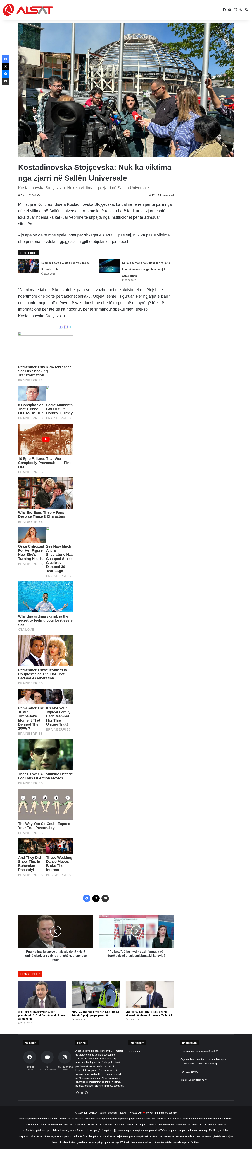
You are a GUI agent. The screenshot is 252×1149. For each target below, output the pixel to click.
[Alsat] (28, 10)
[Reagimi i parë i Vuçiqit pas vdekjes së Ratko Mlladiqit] (28, 266)
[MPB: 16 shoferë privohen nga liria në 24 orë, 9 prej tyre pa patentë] (96, 994)
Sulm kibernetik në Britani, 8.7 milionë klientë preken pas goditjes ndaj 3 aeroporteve (146, 269)
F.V (22, 195)
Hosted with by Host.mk (144, 1112)
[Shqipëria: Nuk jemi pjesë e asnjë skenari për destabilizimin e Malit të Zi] (150, 994)
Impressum (134, 1051)
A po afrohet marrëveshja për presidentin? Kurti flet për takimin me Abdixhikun (41, 1015)
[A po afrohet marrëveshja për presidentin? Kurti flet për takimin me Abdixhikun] (42, 994)
